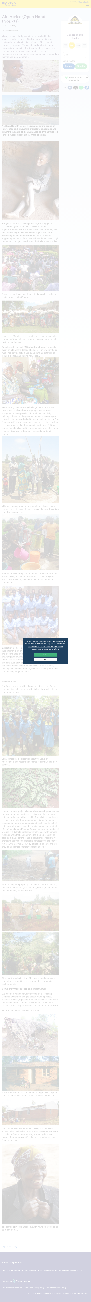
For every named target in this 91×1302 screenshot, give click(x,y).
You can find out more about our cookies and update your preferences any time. (45, 647)
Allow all (45, 655)
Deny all (45, 659)
